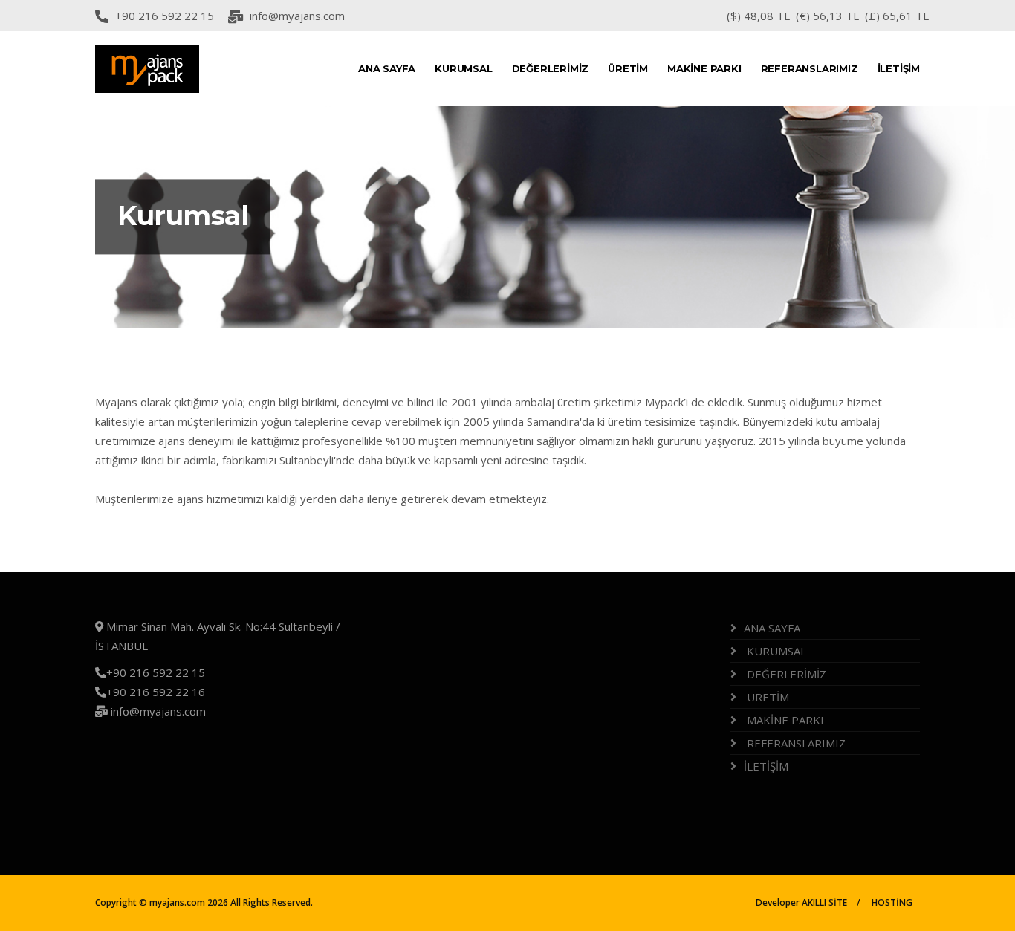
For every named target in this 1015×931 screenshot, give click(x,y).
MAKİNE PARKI (704, 68)
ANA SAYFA (386, 68)
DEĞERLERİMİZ (550, 68)
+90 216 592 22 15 (164, 15)
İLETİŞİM (899, 68)
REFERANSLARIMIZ (809, 68)
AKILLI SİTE (823, 902)
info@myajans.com (297, 15)
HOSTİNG (892, 902)
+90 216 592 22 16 (155, 691)
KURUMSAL (463, 68)
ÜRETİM (628, 68)
